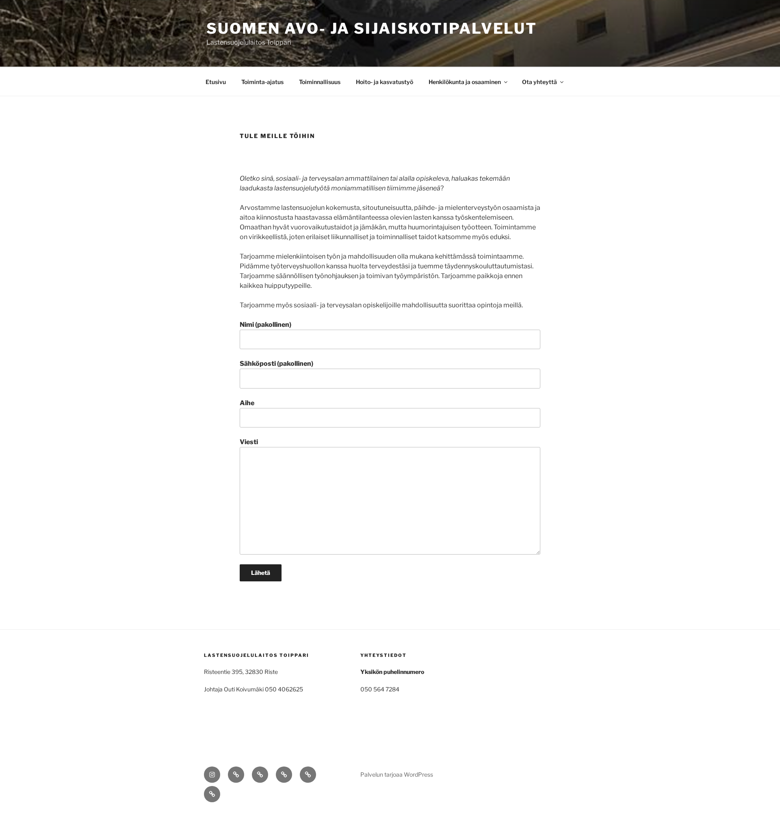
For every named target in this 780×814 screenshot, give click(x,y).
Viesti (249, 442)
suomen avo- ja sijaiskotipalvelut (371, 28)
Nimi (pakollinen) (265, 324)
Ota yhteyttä (539, 81)
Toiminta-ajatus (262, 81)
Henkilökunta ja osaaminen (465, 81)
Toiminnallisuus (319, 81)
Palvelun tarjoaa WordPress (396, 774)
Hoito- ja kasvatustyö (384, 81)
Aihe (247, 403)
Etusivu (216, 81)
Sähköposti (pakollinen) (276, 363)
